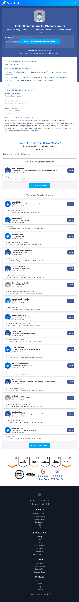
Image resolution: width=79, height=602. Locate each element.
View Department (10, 83)
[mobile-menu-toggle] (75, 3)
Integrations (39, 528)
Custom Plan (39, 569)
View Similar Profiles (39, 186)
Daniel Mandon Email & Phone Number (39, 26)
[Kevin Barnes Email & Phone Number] (8, 430)
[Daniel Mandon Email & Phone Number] (39, 16)
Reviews (40, 543)
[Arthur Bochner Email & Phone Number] (8, 398)
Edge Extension (39, 519)
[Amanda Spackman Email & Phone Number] (8, 365)
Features (39, 563)
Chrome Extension (39, 516)
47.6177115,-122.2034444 (40, 500)
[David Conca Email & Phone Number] (8, 382)
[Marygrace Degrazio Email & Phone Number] (8, 301)
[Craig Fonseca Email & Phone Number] (8, 349)
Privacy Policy (40, 548)
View (71, 170)
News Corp (9, 75)
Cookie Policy (39, 551)
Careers (39, 584)
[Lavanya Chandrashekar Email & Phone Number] (8, 252)
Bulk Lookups (39, 522)
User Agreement (39, 546)
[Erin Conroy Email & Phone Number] (8, 333)
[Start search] (75, 154)
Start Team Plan (39, 566)
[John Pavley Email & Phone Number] (8, 220)
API (39, 525)
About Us (39, 581)
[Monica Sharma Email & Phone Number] (8, 414)
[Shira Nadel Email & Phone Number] (8, 204)
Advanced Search (39, 513)
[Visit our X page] (50, 594)
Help (39, 540)
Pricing (39, 537)
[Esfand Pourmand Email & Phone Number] (8, 268)
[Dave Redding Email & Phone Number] (8, 236)
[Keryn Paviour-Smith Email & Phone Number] (8, 285)
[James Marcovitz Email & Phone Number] (8, 317)
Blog (39, 587)
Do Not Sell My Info (39, 554)
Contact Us (39, 590)
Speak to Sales (39, 572)
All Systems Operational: (38, 504)
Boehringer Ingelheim (60, 77)
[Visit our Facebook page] (48, 594)
